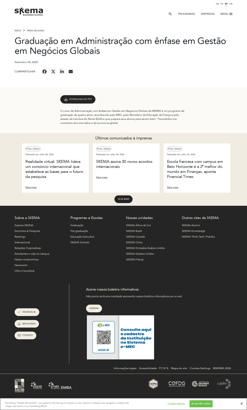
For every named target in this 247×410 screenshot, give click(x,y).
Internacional (22, 242)
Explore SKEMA (24, 225)
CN (230, 3)
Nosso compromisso (27, 259)
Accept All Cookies (201, 403)
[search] (170, 13)
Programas (186, 14)
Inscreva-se (29, 311)
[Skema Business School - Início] (29, 12)
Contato (27, 335)
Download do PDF (80, 99)
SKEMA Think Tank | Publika (198, 237)
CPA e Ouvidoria (24, 271)
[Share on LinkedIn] (62, 71)
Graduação (76, 225)
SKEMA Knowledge (193, 231)
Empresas (208, 14)
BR (226, 3)
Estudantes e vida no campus (32, 254)
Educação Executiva (82, 237)
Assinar (94, 308)
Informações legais (125, 368)
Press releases (35, 30)
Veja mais (31, 187)
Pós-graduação (79, 231)
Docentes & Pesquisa (27, 231)
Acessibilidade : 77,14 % (153, 368)
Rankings (20, 237)
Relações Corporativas (28, 248)
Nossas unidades (139, 218)
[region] (123, 404)
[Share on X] (53, 71)
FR (222, 3)
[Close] (241, 403)
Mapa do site (179, 368)
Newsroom (21, 265)
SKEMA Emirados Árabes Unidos (145, 248)
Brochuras (28, 323)
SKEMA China (134, 242)
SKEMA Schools (79, 242)
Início (18, 30)
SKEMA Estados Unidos (140, 254)
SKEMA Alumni (191, 225)
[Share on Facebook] (44, 71)
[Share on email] (70, 71)
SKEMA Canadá (135, 237)
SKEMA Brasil (134, 231)
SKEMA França (134, 259)
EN (217, 3)
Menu (224, 14)
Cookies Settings (176, 403)
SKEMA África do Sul (138, 225)
